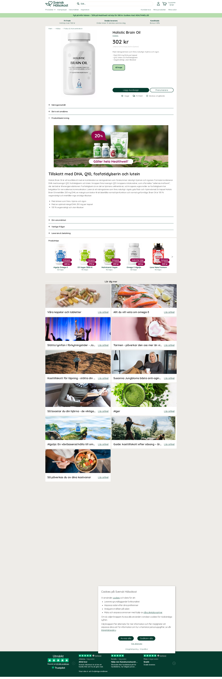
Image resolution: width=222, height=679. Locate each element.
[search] (114, 4)
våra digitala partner (153, 612)
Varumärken (74, 9)
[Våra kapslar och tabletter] (78, 300)
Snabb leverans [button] (111, 22)
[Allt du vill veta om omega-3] (144, 300)
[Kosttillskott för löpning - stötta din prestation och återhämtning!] (78, 366)
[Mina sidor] (158, 4)
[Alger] (144, 399)
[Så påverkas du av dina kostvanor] (78, 465)
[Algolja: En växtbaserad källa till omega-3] (78, 432)
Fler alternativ (136, 643)
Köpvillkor (144, 649)
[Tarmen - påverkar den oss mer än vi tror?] (144, 333)
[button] (169, 4)
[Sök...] (78, 4)
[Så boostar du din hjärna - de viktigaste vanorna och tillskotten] (78, 399)
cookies (116, 597)
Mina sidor (172, 9)
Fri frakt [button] (67, 22)
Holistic (115, 35)
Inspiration (85, 9)
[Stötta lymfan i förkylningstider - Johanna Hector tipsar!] (78, 333)
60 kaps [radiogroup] (118, 67)
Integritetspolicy (108, 630)
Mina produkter (159, 9)
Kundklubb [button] (155, 22)
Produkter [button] (49, 9)
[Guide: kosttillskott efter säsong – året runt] (144, 432)
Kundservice (146, 9)
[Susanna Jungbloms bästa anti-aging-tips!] (144, 366)
